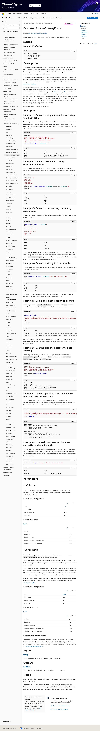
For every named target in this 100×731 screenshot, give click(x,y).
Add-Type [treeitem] (8, 132)
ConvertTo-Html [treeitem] (10, 163)
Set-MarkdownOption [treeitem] (11, 393)
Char (65, 506)
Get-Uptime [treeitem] (9, 274)
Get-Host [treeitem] (8, 237)
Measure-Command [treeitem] (11, 316)
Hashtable (27, 667)
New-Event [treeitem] (8, 325)
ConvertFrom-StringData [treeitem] (12, 155)
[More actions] (75, 23)
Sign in (96, 13)
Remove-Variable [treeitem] (10, 373)
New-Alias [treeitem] (8, 322)
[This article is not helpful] (96, 44)
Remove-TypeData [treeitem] (10, 370)
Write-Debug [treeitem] (9, 445)
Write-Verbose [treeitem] (9, 462)
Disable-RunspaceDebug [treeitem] (12, 178)
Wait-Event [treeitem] (8, 442)
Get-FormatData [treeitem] (10, 235)
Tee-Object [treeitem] (8, 416)
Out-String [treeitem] (8, 350)
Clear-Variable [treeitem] (9, 135)
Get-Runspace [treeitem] (9, 255)
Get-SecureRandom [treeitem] (11, 260)
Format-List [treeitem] (8, 206)
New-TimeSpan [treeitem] (10, 336)
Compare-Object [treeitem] (10, 138)
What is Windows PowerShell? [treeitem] (8, 41)
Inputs (83, 34)
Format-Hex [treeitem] (9, 203)
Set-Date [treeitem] (8, 390)
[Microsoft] (3, 14)
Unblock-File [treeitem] (9, 425)
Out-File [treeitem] (8, 342)
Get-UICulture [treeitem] (9, 269)
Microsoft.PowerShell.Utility (43, 23)
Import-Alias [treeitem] (9, 286)
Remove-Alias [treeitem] (9, 362)
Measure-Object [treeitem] (10, 319)
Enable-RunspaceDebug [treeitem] (12, 183)
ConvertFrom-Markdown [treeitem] (12, 149)
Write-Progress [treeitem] (9, 459)
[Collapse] (19, 22)
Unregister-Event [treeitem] (10, 427)
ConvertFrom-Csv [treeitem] (10, 143)
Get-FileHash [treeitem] (9, 232)
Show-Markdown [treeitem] (10, 407)
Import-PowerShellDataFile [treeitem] (11, 298)
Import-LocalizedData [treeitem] (11, 294)
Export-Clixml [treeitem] (9, 189)
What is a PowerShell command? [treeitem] (9, 48)
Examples (83, 30)
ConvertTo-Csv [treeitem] (9, 161)
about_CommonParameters (34, 646)
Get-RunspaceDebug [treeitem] (11, 257)
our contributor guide (33, 709)
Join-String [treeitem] (8, 313)
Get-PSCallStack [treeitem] (10, 249)
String (64, 594)
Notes (82, 38)
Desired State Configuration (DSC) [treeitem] (10, 70)
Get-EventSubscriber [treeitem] (11, 229)
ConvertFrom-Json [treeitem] (10, 146)
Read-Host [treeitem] (8, 353)
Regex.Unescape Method (61, 92)
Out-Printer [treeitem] (9, 348)
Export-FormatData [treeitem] (10, 195)
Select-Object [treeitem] (9, 376)
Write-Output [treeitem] (9, 456)
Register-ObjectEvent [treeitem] (11, 359)
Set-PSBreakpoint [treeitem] (10, 396)
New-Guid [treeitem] (8, 328)
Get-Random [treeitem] (9, 252)
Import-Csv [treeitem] (8, 292)
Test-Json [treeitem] (8, 419)
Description (84, 28)
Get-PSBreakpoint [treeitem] (10, 246)
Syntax (83, 26)
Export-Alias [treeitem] (9, 186)
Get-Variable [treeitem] (9, 277)
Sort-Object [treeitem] (9, 410)
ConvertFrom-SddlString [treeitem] (12, 152)
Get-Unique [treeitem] (9, 272)
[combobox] (11, 25)
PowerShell (31, 23)
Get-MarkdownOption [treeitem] (11, 240)
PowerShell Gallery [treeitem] (8, 74)
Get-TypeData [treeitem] (9, 266)
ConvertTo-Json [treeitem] (9, 166)
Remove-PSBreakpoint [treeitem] (11, 368)
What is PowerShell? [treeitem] (9, 37)
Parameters (84, 32)
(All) (24, 524)
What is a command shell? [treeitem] (11, 44)
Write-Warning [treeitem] (9, 464)
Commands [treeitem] (9, 126)
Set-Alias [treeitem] (8, 388)
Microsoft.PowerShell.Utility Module (37, 33)
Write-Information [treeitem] (10, 453)
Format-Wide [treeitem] (9, 212)
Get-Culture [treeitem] (9, 218)
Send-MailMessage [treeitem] (11, 385)
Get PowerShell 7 (92, 18)
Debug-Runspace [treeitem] (10, 172)
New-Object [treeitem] (9, 331)
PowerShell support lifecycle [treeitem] (10, 85)
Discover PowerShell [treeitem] (9, 52)
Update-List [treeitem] (9, 433)
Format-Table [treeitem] (9, 209)
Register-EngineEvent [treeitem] (11, 356)
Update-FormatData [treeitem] (11, 430)
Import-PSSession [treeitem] (10, 302)
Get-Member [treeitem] (9, 243)
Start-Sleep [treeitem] (8, 413)
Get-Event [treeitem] (8, 226)
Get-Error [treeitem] (8, 223)
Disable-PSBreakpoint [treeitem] (11, 175)
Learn (25, 23)
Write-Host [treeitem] (8, 450)
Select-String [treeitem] (9, 379)
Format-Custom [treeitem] (10, 200)
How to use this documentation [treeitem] (11, 31)
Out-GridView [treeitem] (9, 345)
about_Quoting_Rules (29, 583)
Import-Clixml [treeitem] (9, 289)
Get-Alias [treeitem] (8, 215)
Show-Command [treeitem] (10, 405)
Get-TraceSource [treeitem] (10, 263)
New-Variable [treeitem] (9, 339)
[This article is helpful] (94, 44)
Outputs (83, 36)
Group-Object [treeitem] (9, 283)
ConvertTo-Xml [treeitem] (9, 169)
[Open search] (92, 13)
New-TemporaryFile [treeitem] (11, 333)
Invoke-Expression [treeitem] (10, 305)
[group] (50, 318)
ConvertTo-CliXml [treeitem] (10, 158)
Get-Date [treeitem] (8, 220)
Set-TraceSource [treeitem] (10, 399)
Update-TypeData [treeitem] (10, 436)
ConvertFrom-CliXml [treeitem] (11, 141)
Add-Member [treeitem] (9, 129)
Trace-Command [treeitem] (10, 422)
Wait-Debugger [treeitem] (10, 439)
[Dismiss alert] (97, 3)
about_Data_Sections (29, 84)
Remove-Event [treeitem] (9, 365)
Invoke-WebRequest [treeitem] (11, 311)
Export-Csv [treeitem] (8, 192)
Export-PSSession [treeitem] (10, 198)
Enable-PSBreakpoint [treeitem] (11, 180)
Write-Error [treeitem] (8, 447)
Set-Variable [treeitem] (9, 402)
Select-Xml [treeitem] (8, 382)
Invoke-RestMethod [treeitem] (11, 308)
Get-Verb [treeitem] (8, 280)
